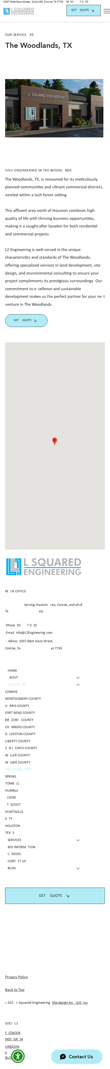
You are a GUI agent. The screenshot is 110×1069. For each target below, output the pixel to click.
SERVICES (14, 840)
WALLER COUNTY (17, 755)
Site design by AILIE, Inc (70, 1003)
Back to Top (14, 990)
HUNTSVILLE (14, 812)
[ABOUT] (78, 677)
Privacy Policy (16, 977)
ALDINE (10, 798)
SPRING (10, 777)
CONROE (11, 692)
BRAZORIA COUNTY (19, 720)
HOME (12, 671)
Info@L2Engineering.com (34, 633)
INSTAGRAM (14, 1039)
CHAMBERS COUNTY (20, 727)
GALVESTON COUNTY (20, 734)
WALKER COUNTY (17, 763)
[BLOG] (78, 868)
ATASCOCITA (14, 805)
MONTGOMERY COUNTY (23, 699)
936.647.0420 (27, 625)
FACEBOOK (12, 1033)
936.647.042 (78, 2)
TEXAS (9, 833)
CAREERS (14, 854)
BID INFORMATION (21, 847)
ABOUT (13, 678)
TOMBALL (12, 784)
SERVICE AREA (18, 685)
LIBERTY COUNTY (17, 741)
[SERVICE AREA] (78, 685)
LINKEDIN (12, 1047)
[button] (18, 1056)
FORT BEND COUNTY (20, 713)
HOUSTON (12, 826)
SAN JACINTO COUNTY (21, 748)
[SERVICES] (78, 840)
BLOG (12, 868)
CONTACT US (17, 861)
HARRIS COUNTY (17, 706)
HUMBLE (11, 791)
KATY (8, 819)
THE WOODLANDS (18, 769)
